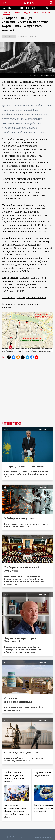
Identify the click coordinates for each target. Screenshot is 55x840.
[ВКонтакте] (13, 357)
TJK (15, 8)
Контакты (6, 832)
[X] (9, 357)
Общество (33, 36)
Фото (36, 12)
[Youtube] (36, 357)
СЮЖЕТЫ (46, 12)
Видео (27, 12)
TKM (21, 8)
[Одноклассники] (18, 357)
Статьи (17, 12)
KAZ (4, 8)
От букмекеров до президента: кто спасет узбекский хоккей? (15, 777)
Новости (6, 12)
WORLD (34, 8)
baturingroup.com (26, 837)
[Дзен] (23, 357)
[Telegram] (27, 357)
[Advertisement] (27, 392)
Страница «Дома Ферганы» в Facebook (24, 297)
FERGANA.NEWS (28, 2)
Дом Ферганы (23, 36)
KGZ (9, 8)
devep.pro (48, 837)
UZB (27, 8)
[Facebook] (32, 357)
